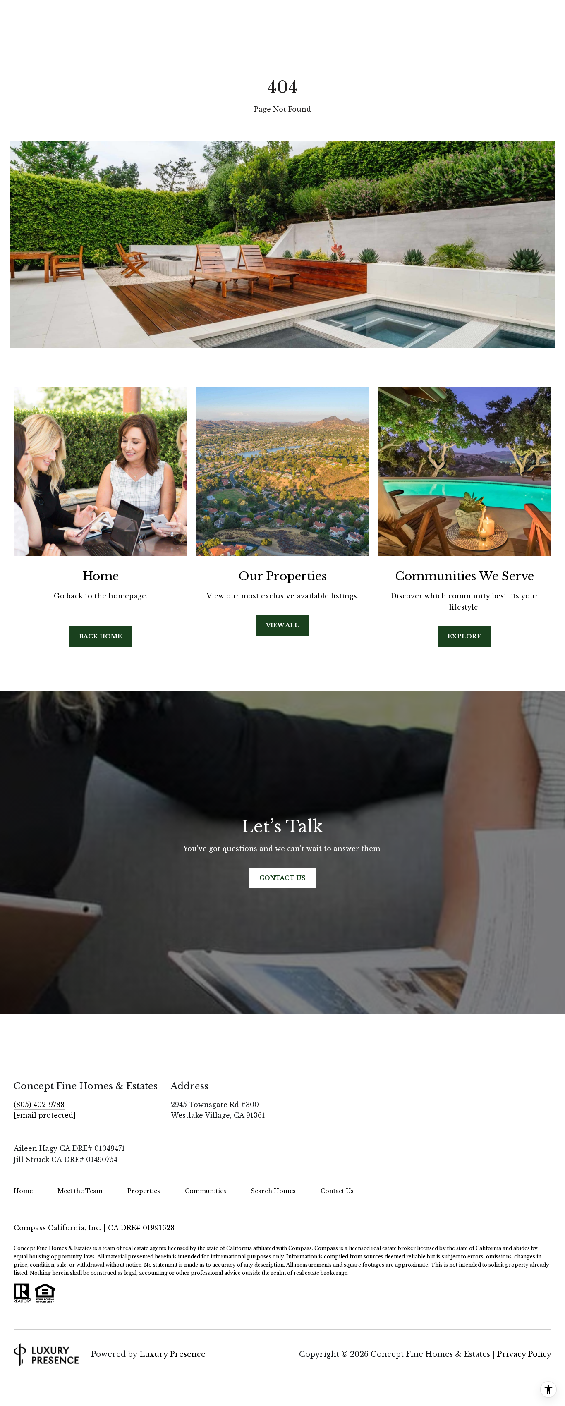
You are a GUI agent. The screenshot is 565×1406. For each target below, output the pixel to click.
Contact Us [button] (282, 878)
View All (282, 625)
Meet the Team (80, 1191)
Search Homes (273, 1191)
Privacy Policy (524, 1354)
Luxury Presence (172, 1354)
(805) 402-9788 (39, 1104)
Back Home (100, 636)
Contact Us (337, 1191)
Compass (326, 1248)
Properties (143, 1191)
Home (23, 1191)
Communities (205, 1191)
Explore (464, 636)
